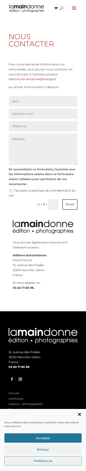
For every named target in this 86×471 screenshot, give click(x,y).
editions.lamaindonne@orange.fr (32, 79)
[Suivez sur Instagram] (20, 379)
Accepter (43, 438)
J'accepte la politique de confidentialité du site (42, 193)
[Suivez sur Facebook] (12, 379)
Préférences (43, 461)
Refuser (43, 449)
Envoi (70, 204)
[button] (79, 414)
